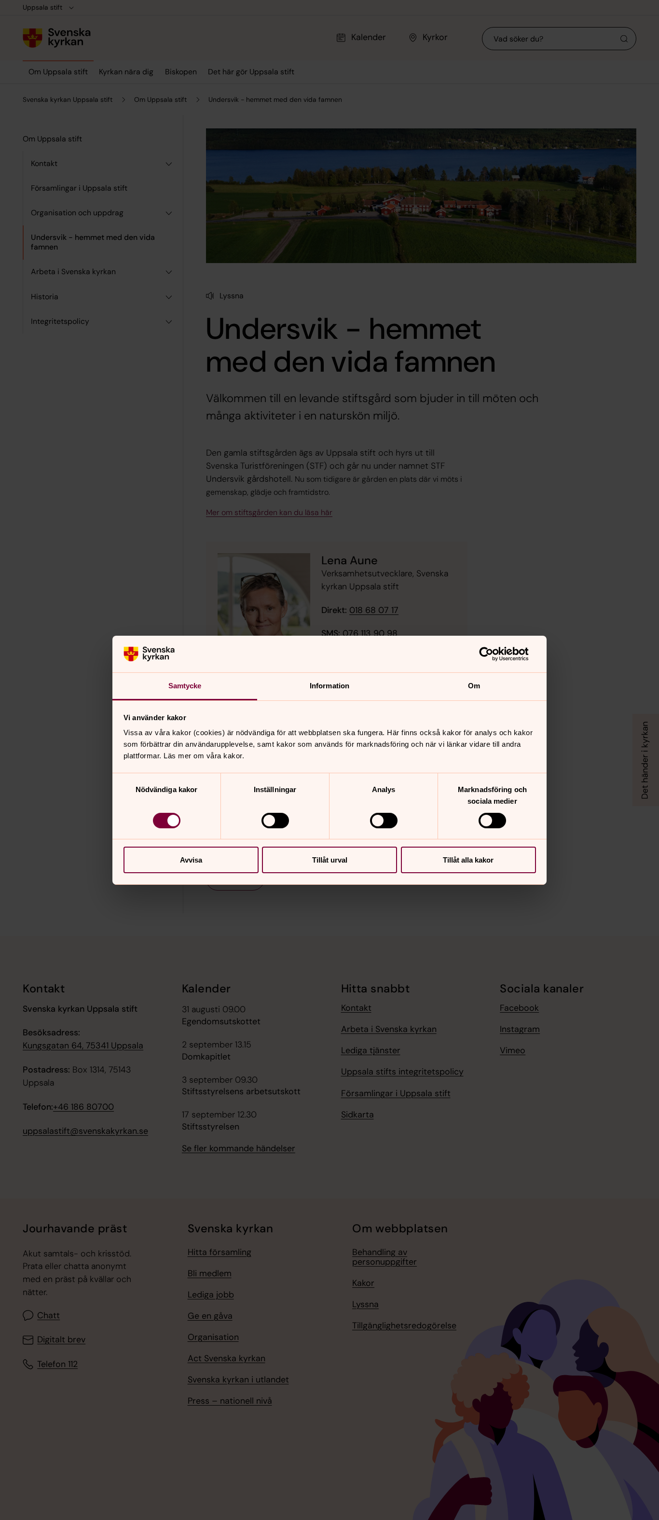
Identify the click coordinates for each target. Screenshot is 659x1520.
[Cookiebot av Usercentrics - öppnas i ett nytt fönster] (494, 654)
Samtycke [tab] (185, 686)
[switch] (275, 820)
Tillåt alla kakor (468, 860)
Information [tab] (329, 686)
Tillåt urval (329, 860)
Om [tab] (474, 686)
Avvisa (191, 860)
